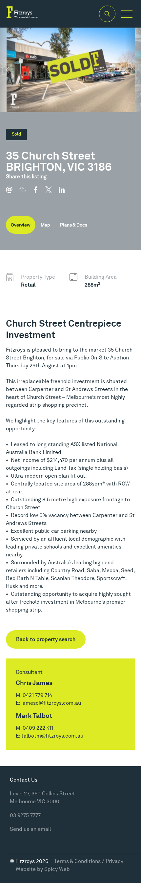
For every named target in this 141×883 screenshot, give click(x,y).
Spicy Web (57, 869)
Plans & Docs (73, 224)
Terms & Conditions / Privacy (88, 861)
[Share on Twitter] (51, 193)
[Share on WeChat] (25, 193)
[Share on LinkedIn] (64, 193)
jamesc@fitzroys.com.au (51, 703)
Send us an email (30, 829)
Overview (20, 224)
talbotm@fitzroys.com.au (52, 736)
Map (45, 224)
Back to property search (45, 639)
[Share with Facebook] (38, 193)
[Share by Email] (12, 193)
